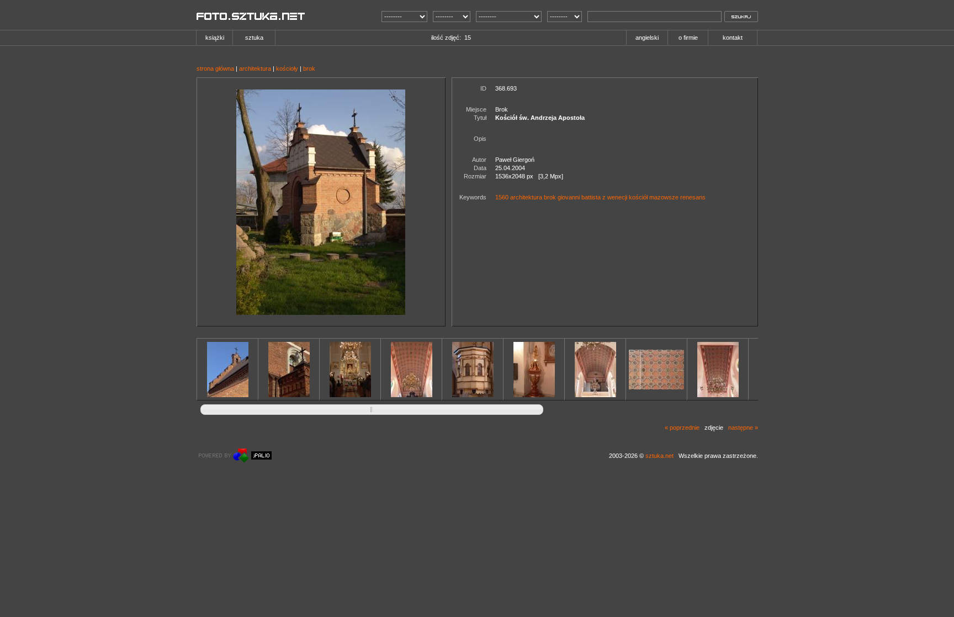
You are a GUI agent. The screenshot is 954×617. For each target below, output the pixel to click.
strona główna (215, 68)
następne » (743, 427)
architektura (255, 68)
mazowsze (664, 197)
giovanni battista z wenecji (592, 197)
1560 (501, 197)
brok (309, 68)
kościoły (287, 68)
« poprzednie (682, 427)
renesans (693, 197)
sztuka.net (659, 455)
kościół (638, 197)
